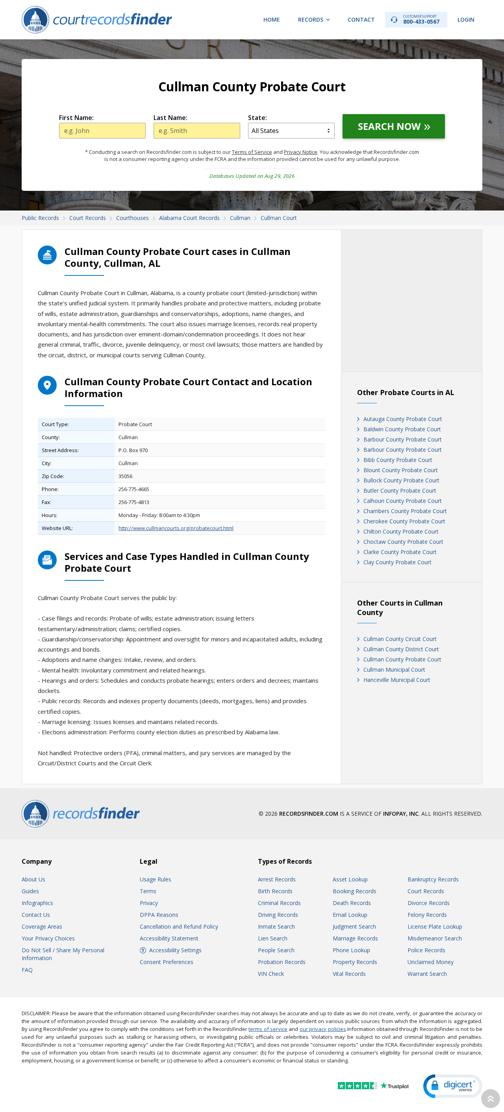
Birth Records (275, 891)
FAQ (27, 969)
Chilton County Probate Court (401, 531)
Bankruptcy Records (433, 879)
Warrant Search (427, 973)
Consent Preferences (166, 962)
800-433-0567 (421, 19)
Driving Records (278, 914)
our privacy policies (323, 1029)
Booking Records (354, 891)
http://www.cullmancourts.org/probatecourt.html (176, 528)
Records (310, 19)
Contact (361, 19)
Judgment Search (354, 926)
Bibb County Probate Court (397, 460)
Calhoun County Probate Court (402, 500)
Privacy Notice (300, 151)
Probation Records (282, 962)
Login (466, 19)
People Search (276, 950)
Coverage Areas (42, 926)
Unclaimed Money (431, 962)
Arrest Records (277, 879)
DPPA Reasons (159, 914)
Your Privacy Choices (48, 938)
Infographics (37, 903)
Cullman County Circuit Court (400, 639)
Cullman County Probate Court (402, 659)
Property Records (355, 962)
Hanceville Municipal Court (396, 679)
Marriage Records (355, 938)
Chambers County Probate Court (405, 511)
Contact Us (36, 914)
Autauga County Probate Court (402, 419)
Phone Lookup (351, 950)
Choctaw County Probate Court (403, 541)
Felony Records (427, 914)
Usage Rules (155, 879)
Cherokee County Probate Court (404, 521)
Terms (148, 891)
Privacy (149, 903)
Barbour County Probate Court (402, 439)
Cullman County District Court (401, 649)
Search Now (389, 126)
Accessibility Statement (169, 938)
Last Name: (170, 117)
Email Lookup (350, 914)
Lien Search (272, 938)
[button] (452, 1086)
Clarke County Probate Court (400, 552)
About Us (33, 879)
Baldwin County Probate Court (402, 429)
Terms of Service (252, 151)
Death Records (352, 903)
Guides (30, 891)
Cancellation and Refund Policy (179, 926)
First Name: (76, 117)
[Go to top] (490, 1098)
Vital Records (349, 973)
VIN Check (271, 973)
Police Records (426, 950)
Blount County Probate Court (400, 470)
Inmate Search (276, 926)
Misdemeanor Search (435, 938)
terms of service (267, 1029)
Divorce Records (429, 903)
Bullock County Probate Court (401, 480)
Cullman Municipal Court (394, 669)
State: (257, 117)
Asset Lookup (350, 879)
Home (271, 19)
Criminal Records (279, 903)
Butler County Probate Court (399, 490)
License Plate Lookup (435, 926)
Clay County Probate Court (397, 562)
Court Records (426, 891)
